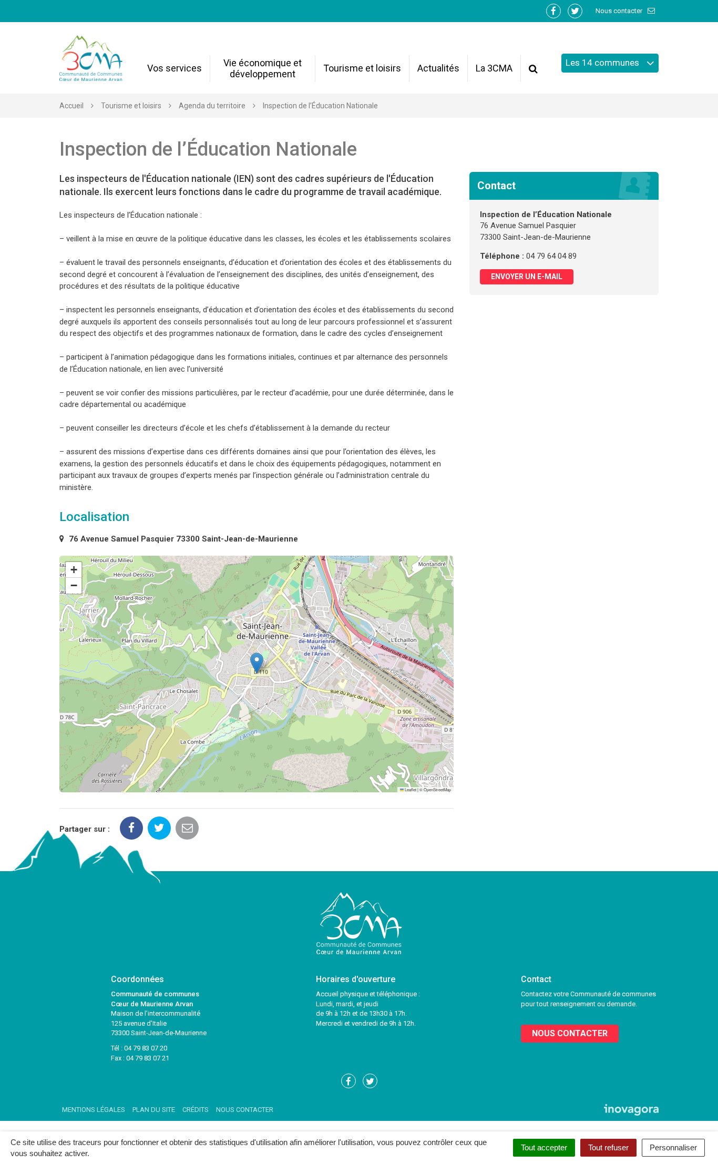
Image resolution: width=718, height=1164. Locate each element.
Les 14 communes (603, 62)
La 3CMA (494, 68)
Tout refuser (608, 1147)
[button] (256, 663)
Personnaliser (673, 1147)
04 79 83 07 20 (145, 1048)
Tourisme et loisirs (362, 68)
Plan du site (153, 1110)
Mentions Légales (93, 1110)
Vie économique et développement (262, 68)
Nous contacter (620, 11)
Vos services (174, 68)
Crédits (195, 1110)
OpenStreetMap (437, 789)
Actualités (438, 68)
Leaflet (410, 789)
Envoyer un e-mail (526, 276)
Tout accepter (544, 1147)
